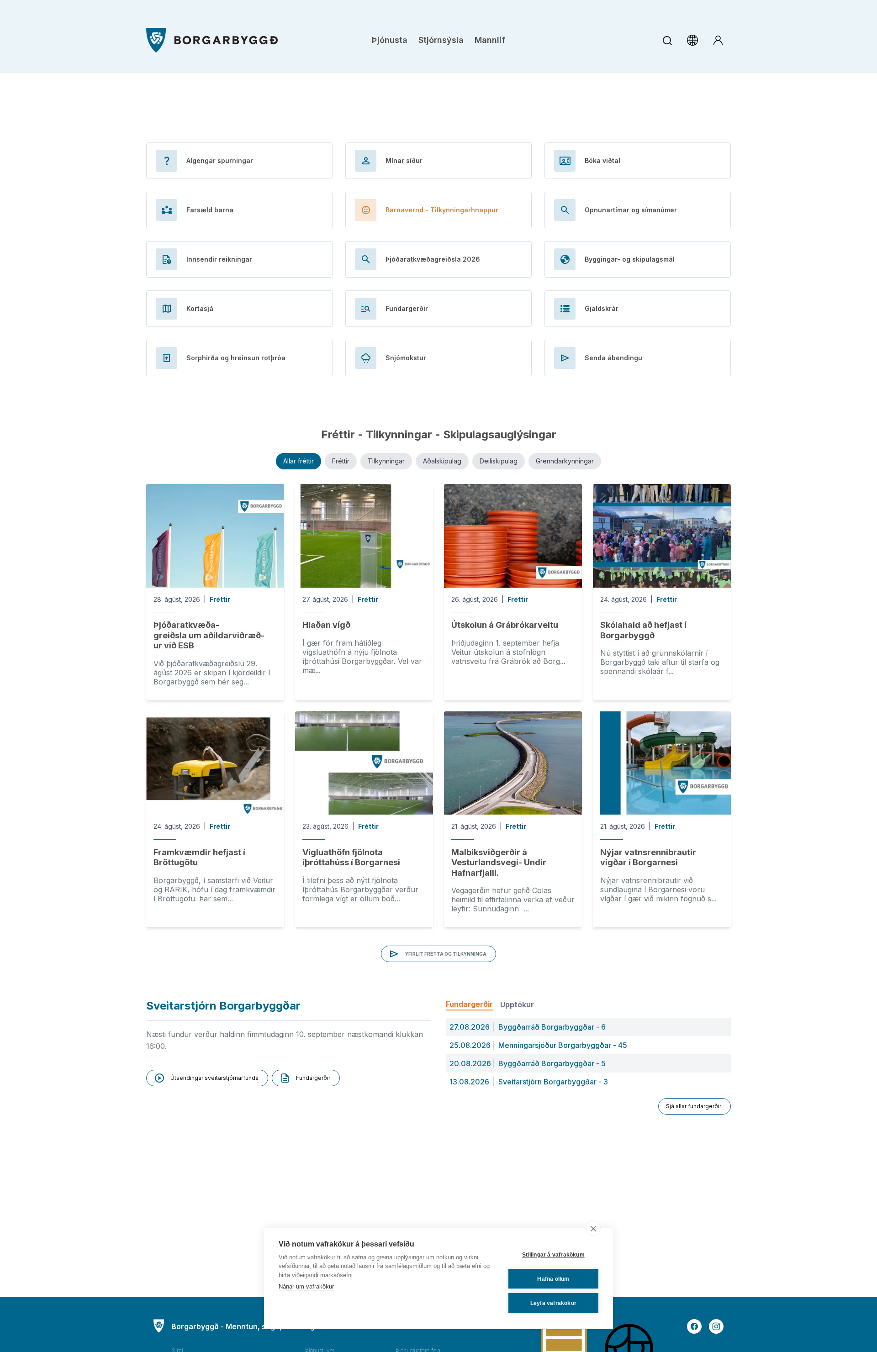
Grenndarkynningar (565, 461)
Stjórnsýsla (441, 40)
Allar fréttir (298, 461)
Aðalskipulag (442, 461)
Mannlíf (490, 40)
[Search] (667, 40)
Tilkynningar (386, 461)
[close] (593, 1228)
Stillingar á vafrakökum (553, 1255)
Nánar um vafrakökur (306, 1286)
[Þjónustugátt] (718, 40)
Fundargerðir (469, 1004)
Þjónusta (389, 40)
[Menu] (212, 40)
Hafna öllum (553, 1279)
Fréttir (340, 461)
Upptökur (517, 1004)
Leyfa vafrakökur (553, 1303)
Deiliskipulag (499, 461)
